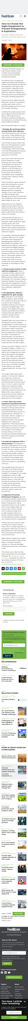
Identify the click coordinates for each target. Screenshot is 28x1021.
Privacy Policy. (19, 652)
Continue (14, 1017)
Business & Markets (8, 675)
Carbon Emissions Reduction (7, 865)
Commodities (6, 754)
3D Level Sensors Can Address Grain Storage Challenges (9, 712)
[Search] (20, 16)
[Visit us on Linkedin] (5, 972)
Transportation (7, 817)
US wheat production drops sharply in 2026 (8, 809)
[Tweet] (15, 568)
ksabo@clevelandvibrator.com (12, 564)
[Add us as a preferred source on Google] (23, 568)
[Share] (7, 568)
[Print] (3, 568)
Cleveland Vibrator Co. (8, 700)
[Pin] (19, 568)
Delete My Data (14, 977)
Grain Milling (6, 840)
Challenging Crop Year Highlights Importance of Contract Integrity (8, 722)
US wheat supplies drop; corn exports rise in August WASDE (8, 797)
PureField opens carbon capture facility (7, 869)
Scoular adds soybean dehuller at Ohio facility (9, 857)
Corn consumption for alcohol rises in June (8, 844)
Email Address (8, 606)
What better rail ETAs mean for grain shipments (9, 892)
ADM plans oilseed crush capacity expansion (8, 881)
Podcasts (5, 888)
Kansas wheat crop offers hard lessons (9, 757)
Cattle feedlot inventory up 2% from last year (7, 679)
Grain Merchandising (9, 718)
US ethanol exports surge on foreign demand (9, 820)
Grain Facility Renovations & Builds (9, 853)
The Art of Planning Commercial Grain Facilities (9, 735)
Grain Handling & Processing (12, 20)
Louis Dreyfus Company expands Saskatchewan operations (8, 905)
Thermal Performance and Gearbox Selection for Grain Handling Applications (8, 770)
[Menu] (24, 16)
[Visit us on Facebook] (2, 972)
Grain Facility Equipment (6, 782)
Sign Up (8, 656)
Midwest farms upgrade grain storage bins (7, 786)
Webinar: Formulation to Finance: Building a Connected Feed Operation (9, 668)
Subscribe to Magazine (13, 65)
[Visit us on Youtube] (9, 972)
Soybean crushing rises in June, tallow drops (9, 832)
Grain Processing (7, 828)
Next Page (19, 913)
